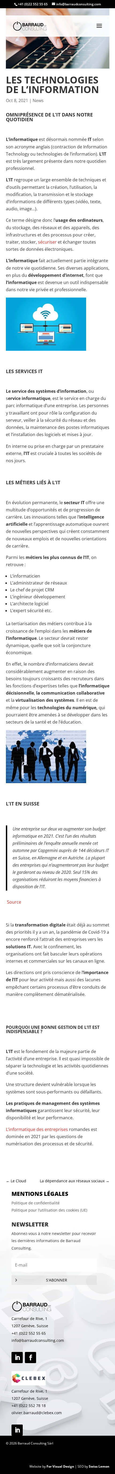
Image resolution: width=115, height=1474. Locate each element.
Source (14, 902)
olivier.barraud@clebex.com (36, 1412)
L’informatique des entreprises (37, 1129)
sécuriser (47, 242)
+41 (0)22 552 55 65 (28, 1333)
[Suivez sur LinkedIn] (17, 1357)
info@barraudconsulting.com (37, 1340)
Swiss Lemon (99, 1466)
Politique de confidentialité (35, 1202)
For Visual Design (60, 1466)
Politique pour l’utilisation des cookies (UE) (49, 1210)
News (38, 100)
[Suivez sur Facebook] (30, 1357)
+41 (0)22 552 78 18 (28, 1405)
